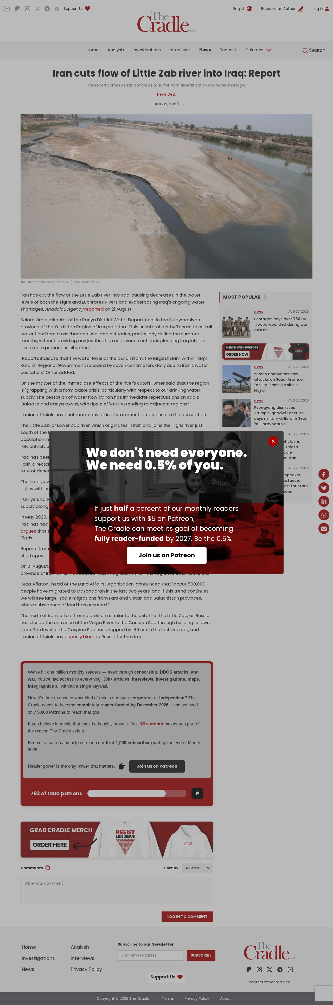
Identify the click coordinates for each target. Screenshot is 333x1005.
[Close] (273, 441)
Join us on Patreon (166, 555)
